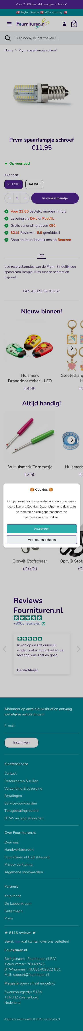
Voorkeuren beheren (42, 540)
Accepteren (41, 529)
